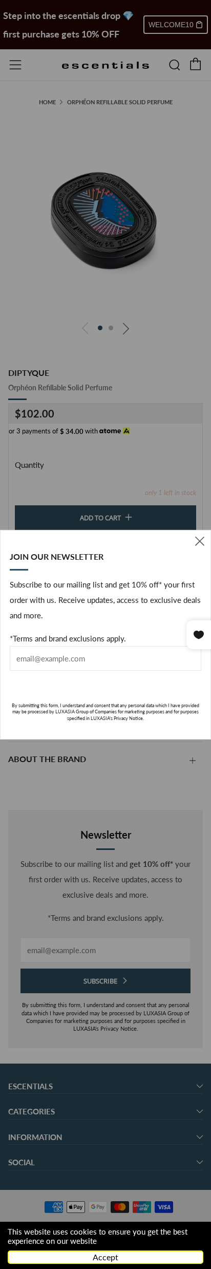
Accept (105, 1257)
